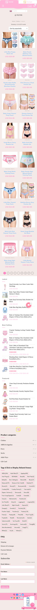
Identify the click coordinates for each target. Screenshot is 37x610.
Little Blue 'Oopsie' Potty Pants (10, 203)
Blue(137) (31, 480)
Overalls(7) (13, 508)
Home (13, 21)
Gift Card (4, 461)
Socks (3, 453)
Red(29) (12, 518)
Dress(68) (26, 492)
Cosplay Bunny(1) (16, 489)
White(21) (4, 530)
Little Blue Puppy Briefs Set (9, 52)
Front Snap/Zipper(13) (8, 495)
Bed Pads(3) (30, 476)
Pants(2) (4, 514)
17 (29, 273)
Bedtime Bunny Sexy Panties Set (27, 203)
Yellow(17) (18, 530)
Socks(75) (4, 524)
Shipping (3, 542)
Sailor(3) (29, 518)
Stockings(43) (14, 524)
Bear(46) (22, 476)
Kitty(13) (13, 502)
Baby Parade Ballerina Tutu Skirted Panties (27, 53)
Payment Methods (6, 550)
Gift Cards (4, 554)
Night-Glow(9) (15, 505)
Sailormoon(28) (6, 521)
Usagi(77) (25, 527)
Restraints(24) (20, 518)
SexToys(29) (16, 521)
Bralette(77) (30, 483)
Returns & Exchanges (7, 546)
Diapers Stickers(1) (7, 492)
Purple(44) (4, 518)
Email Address (5, 564)
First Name (4, 571)
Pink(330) (20, 514)
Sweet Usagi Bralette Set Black (27, 232)
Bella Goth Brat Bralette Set (27, 143)
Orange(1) (4, 508)
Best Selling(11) (13, 480)
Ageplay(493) (24, 473)
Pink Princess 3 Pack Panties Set (27, 83)
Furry (2, 449)
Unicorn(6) (17, 527)
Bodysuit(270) (5, 483)
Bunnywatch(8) (22, 486)
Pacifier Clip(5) (6, 511)
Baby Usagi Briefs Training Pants (10, 172)
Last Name (4, 579)
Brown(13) (4, 486)
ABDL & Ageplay (7, 445)
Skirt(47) (24, 521)
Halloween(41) (13, 499)
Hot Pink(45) (5, 502)
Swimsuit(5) (23, 524)
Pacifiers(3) (15, 511)
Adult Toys (4, 457)
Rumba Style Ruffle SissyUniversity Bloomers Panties (10, 84)
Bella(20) (4, 480)
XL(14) (11, 530)
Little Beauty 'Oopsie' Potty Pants (27, 261)
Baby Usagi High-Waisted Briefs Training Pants (9, 262)
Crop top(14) (27, 489)
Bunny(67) (12, 486)
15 (22, 273)
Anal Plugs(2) (5, 476)
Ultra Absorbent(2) (7, 527)
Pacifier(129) (21, 508)
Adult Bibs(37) (14, 473)
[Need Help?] (28, 305)
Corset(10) (32, 486)
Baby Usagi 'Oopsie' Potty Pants (9, 114)
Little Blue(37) (5, 505)
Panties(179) (24, 511)
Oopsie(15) (25, 505)
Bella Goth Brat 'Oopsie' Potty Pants (9, 232)
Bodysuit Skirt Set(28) (18, 483)
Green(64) (26, 495)
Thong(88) (32, 524)
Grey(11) (4, 499)
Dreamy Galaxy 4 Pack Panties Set (27, 114)
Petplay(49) (12, 514)
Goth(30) (18, 495)
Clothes (18, 21)
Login (30, 6)
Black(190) (23, 480)
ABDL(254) (5, 473)
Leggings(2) (21, 502)
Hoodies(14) (22, 499)
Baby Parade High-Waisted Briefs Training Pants (27, 173)
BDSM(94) (14, 476)
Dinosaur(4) (18, 492)
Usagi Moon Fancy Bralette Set (10, 143)
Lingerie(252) (30, 502)
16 (25, 273)
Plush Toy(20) (29, 514)
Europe (29, 2)
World (11, 2)
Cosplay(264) (5, 489)
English (14, 11)
